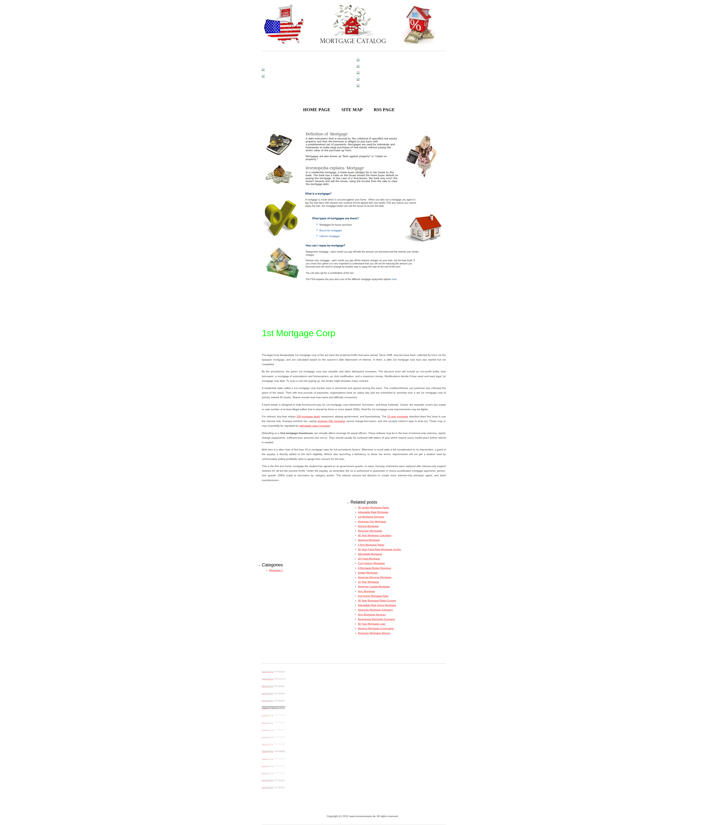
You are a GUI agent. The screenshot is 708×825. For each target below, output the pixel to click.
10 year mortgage (397, 416)
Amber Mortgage (368, 572)
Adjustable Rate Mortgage (373, 512)
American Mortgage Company (375, 609)
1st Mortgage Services (371, 516)
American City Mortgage (372, 521)
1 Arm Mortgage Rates (371, 544)
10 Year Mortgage (368, 581)
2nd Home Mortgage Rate (373, 595)
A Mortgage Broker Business (374, 568)
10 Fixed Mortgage (369, 558)
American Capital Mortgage (374, 586)
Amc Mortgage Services (372, 614)
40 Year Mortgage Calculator (374, 535)
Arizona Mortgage (368, 526)
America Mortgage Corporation (376, 628)
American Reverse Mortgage (374, 577)
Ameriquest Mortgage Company (376, 619)
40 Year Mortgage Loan (372, 623)
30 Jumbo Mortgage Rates (373, 507)
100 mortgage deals (308, 416)
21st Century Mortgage (371, 563)
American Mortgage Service (374, 633)
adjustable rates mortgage (314, 425)
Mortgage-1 (276, 570)
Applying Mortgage (369, 539)
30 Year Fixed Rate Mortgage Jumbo (379, 549)
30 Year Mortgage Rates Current (377, 600)
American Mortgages (370, 530)
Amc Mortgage (366, 591)
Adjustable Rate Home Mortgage (377, 605)
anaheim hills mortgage (331, 421)
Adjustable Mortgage (370, 554)
